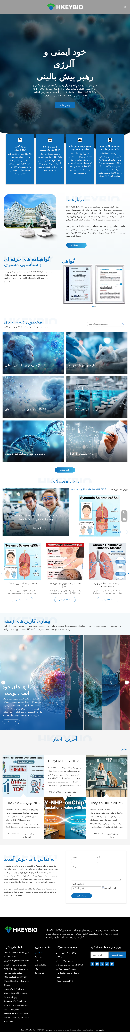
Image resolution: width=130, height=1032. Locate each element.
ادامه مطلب (76, 245)
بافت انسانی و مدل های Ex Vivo (69, 965)
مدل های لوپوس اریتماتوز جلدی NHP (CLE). (65, 585)
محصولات (39, 961)
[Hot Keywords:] (123, 324)
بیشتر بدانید (65, 105)
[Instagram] (112, 964)
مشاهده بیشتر (22, 599)
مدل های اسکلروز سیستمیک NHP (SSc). (22, 585)
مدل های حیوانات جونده (66, 961)
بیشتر (124, 748)
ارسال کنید (81, 896)
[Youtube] (107, 964)
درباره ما (39, 956)
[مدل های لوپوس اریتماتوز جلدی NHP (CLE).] (65, 581)
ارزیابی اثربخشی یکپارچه (66, 969)
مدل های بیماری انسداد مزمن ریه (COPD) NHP (108, 585)
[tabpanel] (65, 82)
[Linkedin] (97, 964)
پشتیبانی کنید (40, 965)
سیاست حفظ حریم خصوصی (57, 1030)
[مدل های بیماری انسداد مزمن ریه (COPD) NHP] (108, 581)
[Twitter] (102, 964)
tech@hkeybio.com (19, 961)
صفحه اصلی (40, 952)
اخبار (37, 969)
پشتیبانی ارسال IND (64, 981)
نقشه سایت (76, 1030)
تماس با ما (39, 973)
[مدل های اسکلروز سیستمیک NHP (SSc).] (99, 515)
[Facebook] (92, 964)
